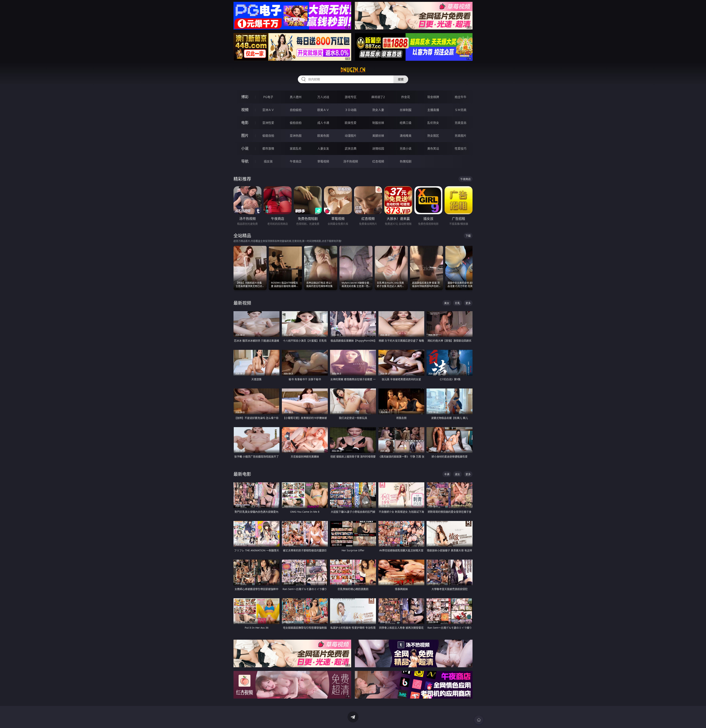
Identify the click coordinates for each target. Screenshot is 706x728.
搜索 (401, 79)
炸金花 (405, 97)
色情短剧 (405, 161)
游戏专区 (350, 97)
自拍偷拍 (296, 110)
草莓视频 (323, 161)
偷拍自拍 (296, 123)
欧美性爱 (350, 123)
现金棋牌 (433, 97)
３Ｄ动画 (350, 110)
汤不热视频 (350, 161)
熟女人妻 (378, 110)
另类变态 (460, 123)
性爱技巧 (460, 148)
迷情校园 (378, 148)
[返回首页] (478, 719)
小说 (245, 148)
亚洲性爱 (268, 123)
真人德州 (296, 97)
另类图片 (460, 136)
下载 (468, 235)
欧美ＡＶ (323, 110)
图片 (245, 135)
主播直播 (433, 110)
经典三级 (405, 123)
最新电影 (242, 474)
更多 (468, 303)
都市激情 (268, 148)
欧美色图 (323, 136)
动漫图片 (350, 136)
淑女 (457, 474)
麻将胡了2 (378, 97)
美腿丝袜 (378, 136)
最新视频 (242, 303)
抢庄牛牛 (460, 97)
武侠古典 (350, 148)
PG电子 (268, 97)
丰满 (446, 474)
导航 (245, 161)
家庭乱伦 (296, 148)
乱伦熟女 (433, 123)
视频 (245, 109)
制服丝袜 (378, 123)
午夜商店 (296, 161)
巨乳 (457, 303)
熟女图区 (433, 136)
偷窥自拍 (268, 136)
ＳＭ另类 (460, 110)
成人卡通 (323, 123)
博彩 (245, 96)
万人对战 (323, 97)
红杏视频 (378, 161)
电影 (245, 122)
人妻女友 (323, 148)
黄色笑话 (433, 148)
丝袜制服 (405, 110)
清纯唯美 (405, 136)
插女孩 (268, 161)
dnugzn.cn (353, 70)
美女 (446, 303)
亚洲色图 (296, 136)
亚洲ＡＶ (268, 110)
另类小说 (405, 148)
